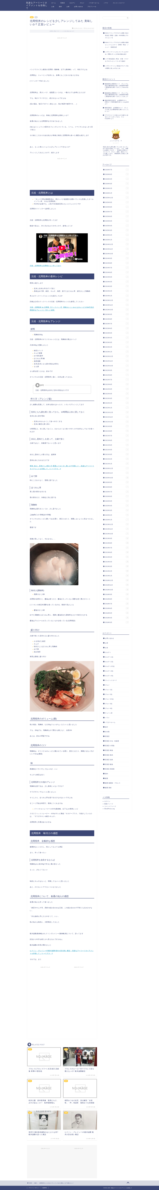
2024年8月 (116, 263)
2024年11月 (116, 249)
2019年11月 (116, 529)
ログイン (107, 801)
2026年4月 (116, 179)
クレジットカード (119, 3)
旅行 (106, 727)
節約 (60, 6)
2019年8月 (116, 543)
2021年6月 (116, 440)
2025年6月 (116, 216)
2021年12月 (116, 412)
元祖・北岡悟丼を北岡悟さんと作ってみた (45, 266)
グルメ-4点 (108, 708)
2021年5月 (116, 445)
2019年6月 (116, 552)
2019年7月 (116, 548)
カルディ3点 (109, 671)
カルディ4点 (109, 675)
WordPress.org (109, 808)
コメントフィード (110, 806)
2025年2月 (116, 235)
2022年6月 (116, 384)
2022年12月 (116, 356)
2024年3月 (116, 286)
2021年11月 (116, 417)
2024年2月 (116, 291)
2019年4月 (116, 562)
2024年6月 (116, 272)
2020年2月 (116, 515)
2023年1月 (116, 351)
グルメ (82, 3)
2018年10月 (116, 589)
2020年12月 (116, 468)
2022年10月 (116, 366)
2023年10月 (116, 309)
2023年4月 (116, 337)
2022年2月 (116, 403)
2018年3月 (116, 622)
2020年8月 (116, 487)
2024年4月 (116, 281)
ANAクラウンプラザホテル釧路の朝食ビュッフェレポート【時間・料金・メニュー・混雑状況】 (117, 45)
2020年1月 (116, 519)
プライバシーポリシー (34, 1187)
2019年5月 (116, 557)
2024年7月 (116, 267)
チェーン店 (108, 713)
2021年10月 (116, 421)
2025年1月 (116, 239)
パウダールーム (94, 3)
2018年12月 (116, 580)
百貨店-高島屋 (109, 769)
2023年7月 (116, 323)
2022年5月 (116, 389)
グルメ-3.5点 (109, 699)
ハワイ (106, 3)
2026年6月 (116, 174)
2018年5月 (116, 613)
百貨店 (62, 3)
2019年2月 (116, 571)
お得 (68, 6)
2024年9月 (116, 258)
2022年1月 (116, 407)
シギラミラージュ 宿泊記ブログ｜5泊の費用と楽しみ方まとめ (116, 67)
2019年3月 (116, 566)
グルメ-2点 (108, 694)
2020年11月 (116, 473)
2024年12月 (116, 244)
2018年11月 (116, 585)
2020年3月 (116, 510)
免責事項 (44, 1187)
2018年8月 (116, 599)
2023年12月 (116, 300)
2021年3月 (116, 454)
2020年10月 (116, 477)
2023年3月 (116, 342)
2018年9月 (116, 594)
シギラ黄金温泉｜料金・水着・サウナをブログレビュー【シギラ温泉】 (117, 60)
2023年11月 (116, 305)
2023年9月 (116, 314)
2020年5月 (116, 501)
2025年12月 (116, 197)
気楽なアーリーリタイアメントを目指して (36, 5)
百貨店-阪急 (109, 764)
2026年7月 (116, 169)
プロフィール (92, 6)
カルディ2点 (109, 661)
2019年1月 (116, 575)
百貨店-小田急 (109, 745)
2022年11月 (116, 361)
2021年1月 (116, 463)
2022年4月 (116, 393)
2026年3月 (116, 183)
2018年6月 (116, 608)
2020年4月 (116, 505)
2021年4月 (116, 449)
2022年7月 (116, 379)
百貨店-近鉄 (109, 759)
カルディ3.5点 (110, 666)
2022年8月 (116, 375)
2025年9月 (116, 202)
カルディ (72, 3)
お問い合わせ (78, 6)
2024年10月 (116, 253)
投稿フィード (108, 804)
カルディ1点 (109, 657)
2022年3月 (116, 398)
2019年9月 (116, 538)
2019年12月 (116, 524)
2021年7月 (116, 435)
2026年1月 (116, 193)
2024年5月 (116, 277)
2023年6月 (116, 328)
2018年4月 (116, 618)
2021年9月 (116, 426)
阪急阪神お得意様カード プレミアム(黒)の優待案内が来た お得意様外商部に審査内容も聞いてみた (116, 85)
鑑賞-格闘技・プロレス (112, 783)
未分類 (107, 731)
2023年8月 (116, 319)
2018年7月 (116, 604)
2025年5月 (116, 221)
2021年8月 (116, 431)
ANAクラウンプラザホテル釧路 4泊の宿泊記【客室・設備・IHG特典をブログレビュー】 (117, 35)
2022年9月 (116, 370)
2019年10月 (116, 533)
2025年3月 (116, 230)
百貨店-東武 (109, 755)
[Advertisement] (62, 52)
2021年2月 (116, 459)
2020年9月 (116, 482)
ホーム (53, 3)
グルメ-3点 (108, 703)
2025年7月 (116, 211)
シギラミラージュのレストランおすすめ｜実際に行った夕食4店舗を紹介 (117, 53)
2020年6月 (116, 496)
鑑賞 (32, 17)
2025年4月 (116, 225)
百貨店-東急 (109, 750)
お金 (52, 6)
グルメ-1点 (108, 689)
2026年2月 (116, 188)
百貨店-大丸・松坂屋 (112, 741)
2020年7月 (116, 492)
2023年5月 (116, 333)
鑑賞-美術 (108, 787)
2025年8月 (116, 207)
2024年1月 (116, 295)
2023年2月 (116, 347)
